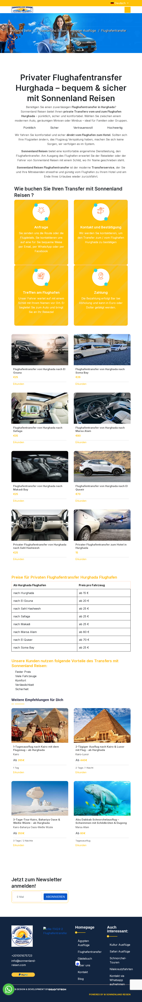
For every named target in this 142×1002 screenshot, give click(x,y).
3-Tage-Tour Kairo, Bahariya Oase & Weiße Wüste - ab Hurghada (36, 821)
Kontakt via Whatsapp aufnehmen (117, 980)
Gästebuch (85, 958)
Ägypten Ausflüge (84, 943)
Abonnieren (55, 896)
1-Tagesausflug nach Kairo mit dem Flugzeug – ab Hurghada (36, 748)
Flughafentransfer (88, 952)
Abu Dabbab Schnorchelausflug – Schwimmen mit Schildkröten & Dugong (101, 821)
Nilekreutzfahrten (120, 969)
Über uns (84, 965)
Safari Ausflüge (120, 951)
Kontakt (83, 972)
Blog (81, 979)
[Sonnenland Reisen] (22, 9)
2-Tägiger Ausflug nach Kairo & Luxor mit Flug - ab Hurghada (100, 748)
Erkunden (18, 383)
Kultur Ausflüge (120, 944)
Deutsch (120, 3)
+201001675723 (21, 955)
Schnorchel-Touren (118, 960)
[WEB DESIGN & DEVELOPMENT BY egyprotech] (57, 990)
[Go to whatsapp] (8, 989)
